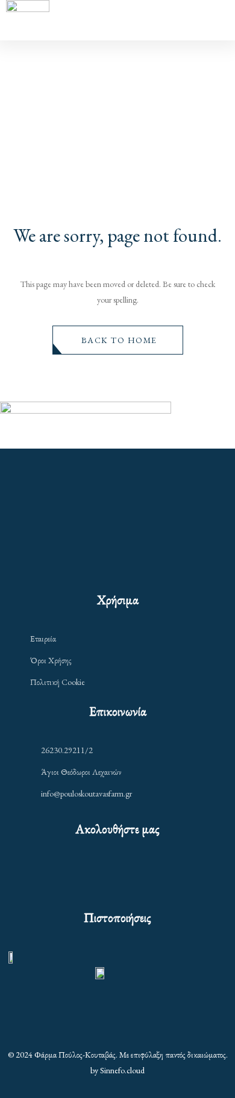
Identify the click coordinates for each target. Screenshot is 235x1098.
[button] (117, 340)
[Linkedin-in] (143, 875)
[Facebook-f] (93, 875)
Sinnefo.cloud (122, 1070)
